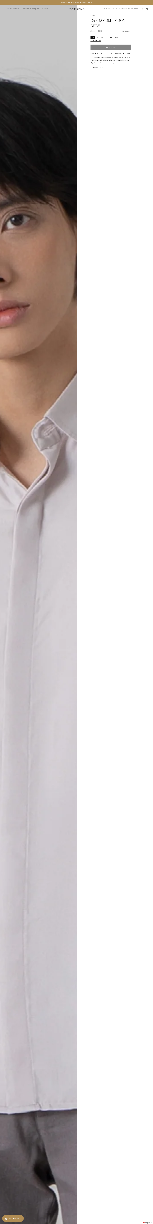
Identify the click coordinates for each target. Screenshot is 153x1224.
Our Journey (109, 9)
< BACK (94, 15)
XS (92, 37)
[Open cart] (146, 9)
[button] (147, 1222)
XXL (116, 37)
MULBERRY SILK (25, 9)
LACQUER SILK (37, 9)
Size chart (96, 41)
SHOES (46, 9)
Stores (124, 9)
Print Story (99, 67)
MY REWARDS (133, 9)
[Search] (142, 9)
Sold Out (110, 47)
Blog (118, 9)
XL (111, 37)
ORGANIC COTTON (12, 9)
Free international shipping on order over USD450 (76, 2)
